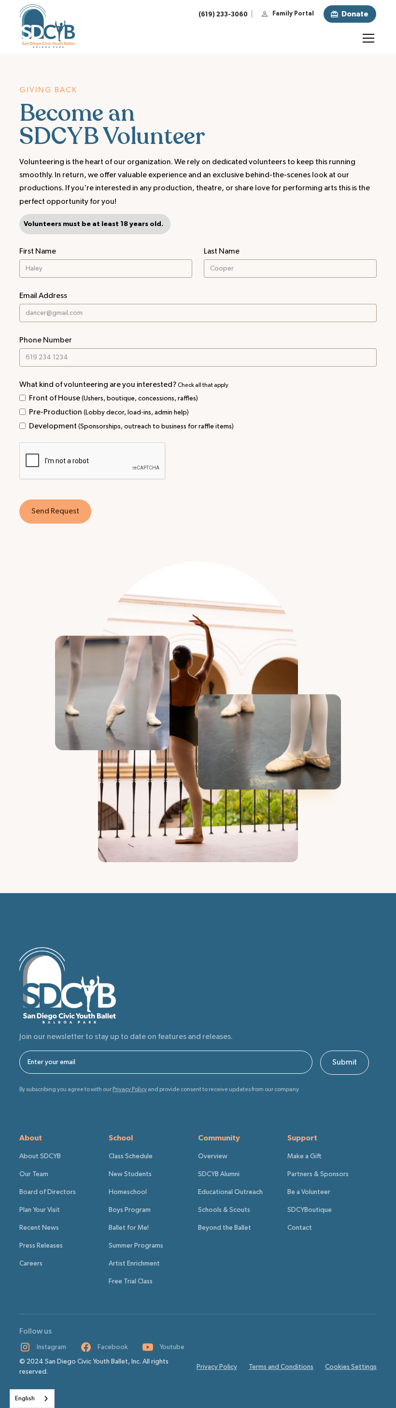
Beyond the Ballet (224, 1227)
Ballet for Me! (129, 1227)
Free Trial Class (131, 1281)
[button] (366, 38)
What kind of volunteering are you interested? (123, 385)
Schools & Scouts (224, 1210)
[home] (47, 26)
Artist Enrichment (134, 1263)
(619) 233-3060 (223, 15)
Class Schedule (131, 1156)
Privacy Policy (217, 1367)
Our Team (33, 1174)
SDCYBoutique (309, 1210)
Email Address (43, 296)
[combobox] (32, 1398)
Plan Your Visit (39, 1210)
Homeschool (128, 1192)
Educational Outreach (230, 1192)
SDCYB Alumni (219, 1174)
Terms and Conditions (281, 1367)
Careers (30, 1263)
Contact (299, 1227)
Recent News (39, 1227)
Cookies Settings (351, 1367)
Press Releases (41, 1245)
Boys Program (130, 1210)
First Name (37, 252)
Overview (212, 1156)
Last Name (222, 252)
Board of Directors (47, 1192)
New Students (130, 1174)
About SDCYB (40, 1156)
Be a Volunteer (308, 1192)
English (25, 1398)
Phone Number (45, 340)
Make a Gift (304, 1156)
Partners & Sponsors (318, 1174)
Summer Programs (136, 1245)
